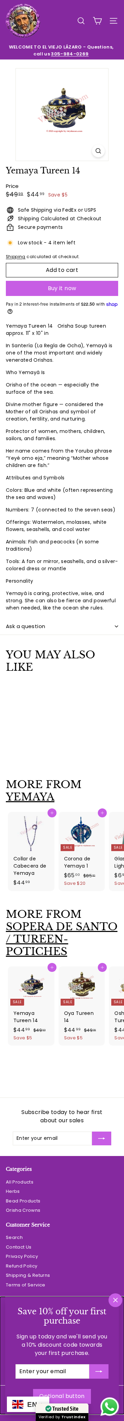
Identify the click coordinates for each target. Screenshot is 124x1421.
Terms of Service (25, 1285)
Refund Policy (22, 1266)
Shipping (15, 256)
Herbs (13, 1191)
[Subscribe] (98, 1371)
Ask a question (25, 626)
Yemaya (30, 797)
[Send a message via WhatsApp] (110, 1407)
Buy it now (62, 288)
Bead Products (23, 1201)
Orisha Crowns (23, 1210)
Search (14, 1237)
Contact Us (19, 1247)
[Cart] (97, 21)
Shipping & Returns (28, 1275)
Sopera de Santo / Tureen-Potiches (61, 939)
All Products (19, 1182)
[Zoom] (98, 151)
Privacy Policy (22, 1256)
